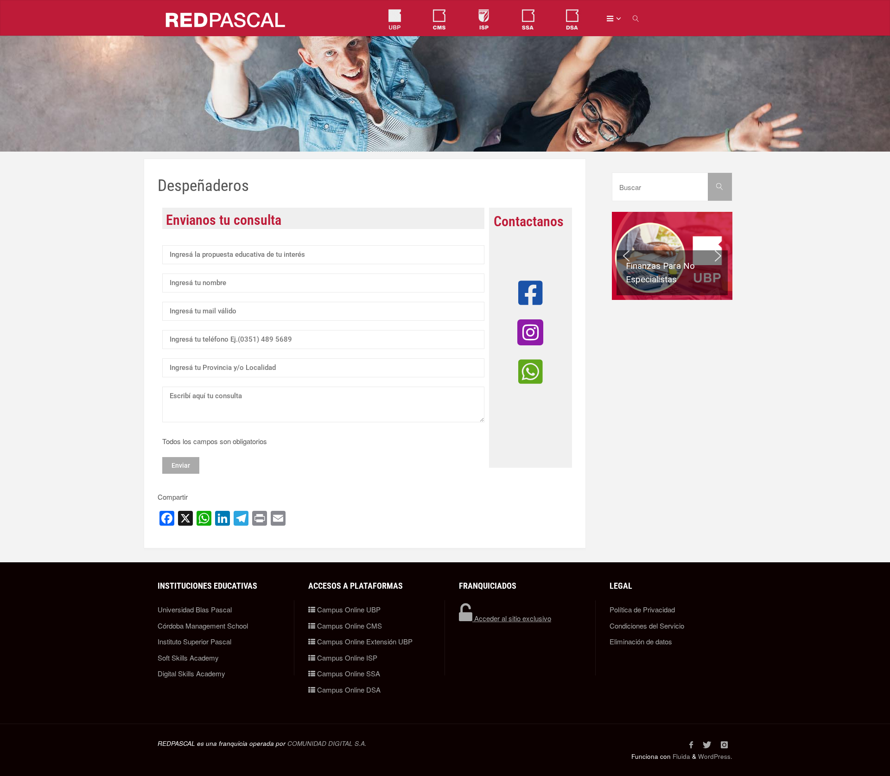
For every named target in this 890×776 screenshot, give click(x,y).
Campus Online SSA (347, 673)
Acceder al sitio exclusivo (511, 618)
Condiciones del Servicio (647, 625)
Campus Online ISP (346, 657)
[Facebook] (691, 744)
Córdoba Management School (203, 625)
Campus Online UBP (348, 609)
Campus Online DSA (348, 689)
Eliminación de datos (641, 641)
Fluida (680, 756)
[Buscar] (720, 187)
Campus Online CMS (348, 625)
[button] (672, 256)
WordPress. (715, 756)
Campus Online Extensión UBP (364, 641)
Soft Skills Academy (188, 657)
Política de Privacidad (642, 609)
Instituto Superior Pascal (194, 641)
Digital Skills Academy (191, 673)
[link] (636, 18)
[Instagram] (724, 744)
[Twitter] (707, 744)
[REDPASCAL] (225, 18)
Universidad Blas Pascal (195, 609)
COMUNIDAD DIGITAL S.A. (327, 743)
